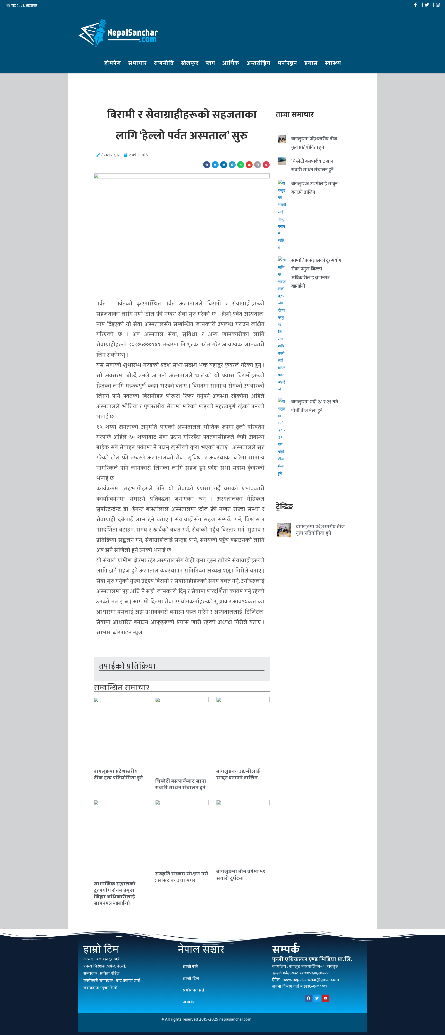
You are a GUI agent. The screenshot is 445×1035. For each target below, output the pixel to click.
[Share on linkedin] (223, 164)
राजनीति (164, 63)
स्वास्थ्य (333, 63)
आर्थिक (230, 63)
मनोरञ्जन (287, 63)
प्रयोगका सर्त (193, 990)
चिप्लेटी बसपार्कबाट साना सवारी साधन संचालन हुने (180, 784)
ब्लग (210, 63)
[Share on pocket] (266, 164)
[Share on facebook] (206, 164)
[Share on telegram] (232, 164)
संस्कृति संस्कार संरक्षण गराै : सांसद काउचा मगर (181, 877)
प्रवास (311, 63)
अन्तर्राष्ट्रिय (258, 63)
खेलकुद (190, 63)
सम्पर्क (188, 1002)
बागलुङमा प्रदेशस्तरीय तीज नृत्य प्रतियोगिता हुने (118, 774)
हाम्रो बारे (190, 966)
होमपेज (112, 63)
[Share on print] (257, 164)
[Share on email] (249, 164)
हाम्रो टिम (191, 978)
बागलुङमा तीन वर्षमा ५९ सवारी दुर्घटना (240, 875)
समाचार (137, 63)
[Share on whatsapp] (240, 164)
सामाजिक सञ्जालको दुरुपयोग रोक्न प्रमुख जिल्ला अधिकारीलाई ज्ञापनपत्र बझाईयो (114, 893)
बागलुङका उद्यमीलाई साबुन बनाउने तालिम (238, 774)
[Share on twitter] (215, 164)
